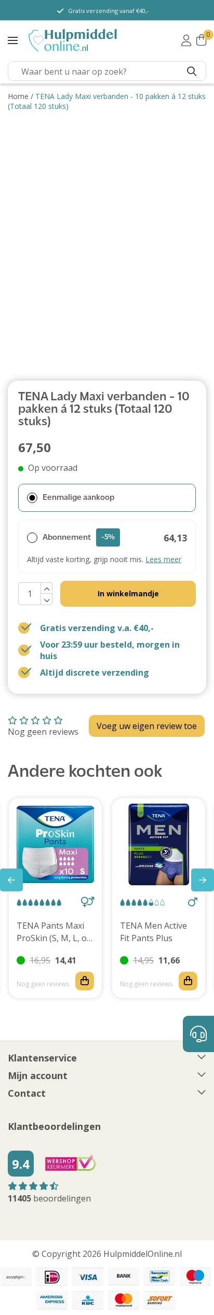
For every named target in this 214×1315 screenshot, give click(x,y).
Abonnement (79, 538)
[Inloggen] (186, 40)
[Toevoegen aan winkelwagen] (84, 981)
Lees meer (163, 559)
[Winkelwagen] (201, 40)
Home (18, 96)
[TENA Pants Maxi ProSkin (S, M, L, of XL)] (55, 844)
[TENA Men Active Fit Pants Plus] (158, 844)
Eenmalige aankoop (78, 498)
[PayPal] (16, 1276)
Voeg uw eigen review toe (147, 726)
